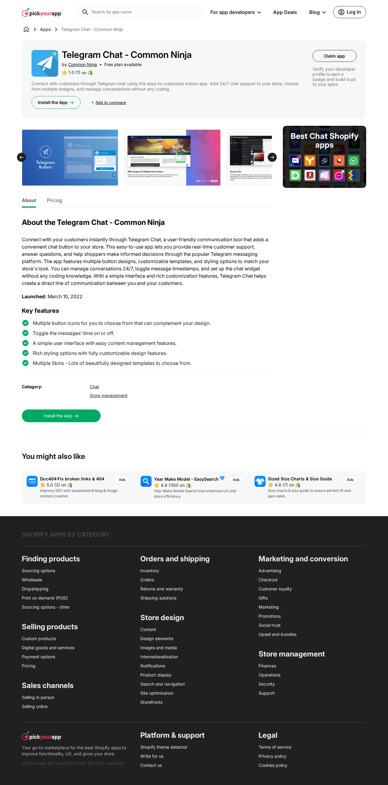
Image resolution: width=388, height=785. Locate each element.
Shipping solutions (158, 597)
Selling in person (38, 697)
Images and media (158, 647)
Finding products (51, 558)
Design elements (156, 638)
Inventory (149, 570)
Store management (109, 395)
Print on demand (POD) (45, 597)
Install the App (53, 102)
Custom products (39, 638)
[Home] (31, 29)
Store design (162, 617)
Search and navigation (162, 683)
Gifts (263, 597)
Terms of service (275, 747)
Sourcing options (38, 570)
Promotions (270, 616)
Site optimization (156, 693)
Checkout (268, 579)
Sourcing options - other (46, 607)
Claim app (334, 55)
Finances (267, 665)
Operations (269, 674)
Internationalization (159, 656)
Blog (314, 12)
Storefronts (151, 702)
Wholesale (32, 579)
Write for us (151, 756)
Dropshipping (35, 588)
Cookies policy (273, 765)
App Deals (285, 12)
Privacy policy (272, 756)
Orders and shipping (175, 558)
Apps (45, 29)
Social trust (270, 625)
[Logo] (41, 12)
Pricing (54, 200)
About (29, 200)
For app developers (232, 12)
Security (267, 683)
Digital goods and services (48, 647)
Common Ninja (82, 64)
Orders (147, 579)
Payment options (38, 656)
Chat (94, 386)
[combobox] (139, 12)
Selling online (35, 706)
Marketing (269, 607)
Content (148, 629)
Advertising (270, 570)
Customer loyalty (275, 588)
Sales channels (48, 685)
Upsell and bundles (277, 634)
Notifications (152, 665)
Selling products (50, 626)
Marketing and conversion (303, 558)
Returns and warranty (161, 588)
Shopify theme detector (163, 747)
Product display (156, 674)
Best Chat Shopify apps (325, 140)
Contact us (151, 765)
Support (267, 693)
